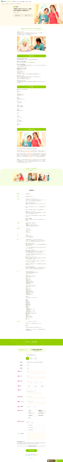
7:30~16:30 (30, 425)
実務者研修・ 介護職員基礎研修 (41, 410)
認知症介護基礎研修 (40, 415)
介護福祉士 (30, 410)
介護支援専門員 (30, 415)
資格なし (30, 417)
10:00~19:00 (31, 427)
